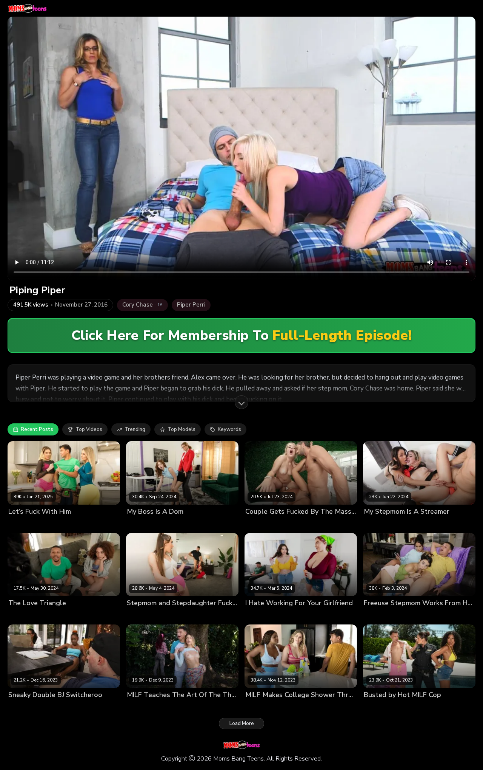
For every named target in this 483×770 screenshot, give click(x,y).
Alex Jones (205, 616)
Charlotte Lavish (28, 616)
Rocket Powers (104, 616)
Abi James (257, 524)
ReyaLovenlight (176, 524)
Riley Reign (287, 707)
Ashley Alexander (293, 524)
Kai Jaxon (452, 524)
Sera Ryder (176, 616)
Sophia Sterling (66, 524)
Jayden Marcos (215, 524)
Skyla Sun (407, 707)
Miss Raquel (423, 524)
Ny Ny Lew (258, 707)
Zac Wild (75, 707)
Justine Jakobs (143, 616)
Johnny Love (442, 616)
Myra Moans (141, 524)
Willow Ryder (66, 616)
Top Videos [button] (88, 429)
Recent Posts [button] (37, 429)
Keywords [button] (229, 429)
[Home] (27, 8)
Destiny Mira (23, 707)
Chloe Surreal (261, 616)
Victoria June (172, 707)
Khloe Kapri (140, 707)
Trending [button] (135, 429)
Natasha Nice (297, 616)
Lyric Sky (51, 707)
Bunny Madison (26, 524)
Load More (241, 723)
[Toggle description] (241, 402)
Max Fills (97, 524)
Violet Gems (410, 616)
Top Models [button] (181, 429)
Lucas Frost (331, 524)
